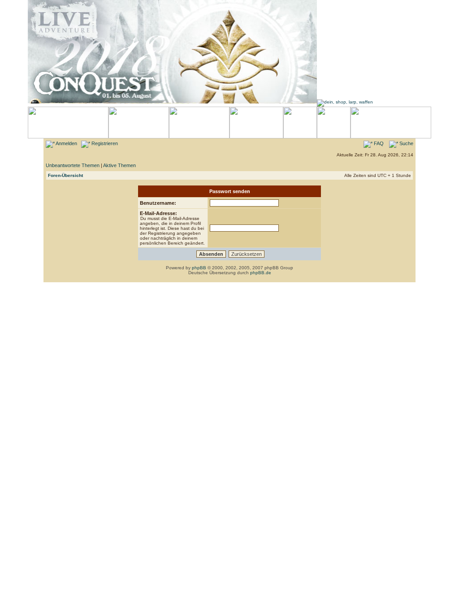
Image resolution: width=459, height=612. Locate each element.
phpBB (199, 267)
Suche (405, 143)
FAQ (378, 143)
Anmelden (66, 143)
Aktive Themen (119, 165)
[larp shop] (345, 101)
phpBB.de (260, 272)
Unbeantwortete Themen (73, 165)
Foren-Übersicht (65, 175)
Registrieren (104, 143)
